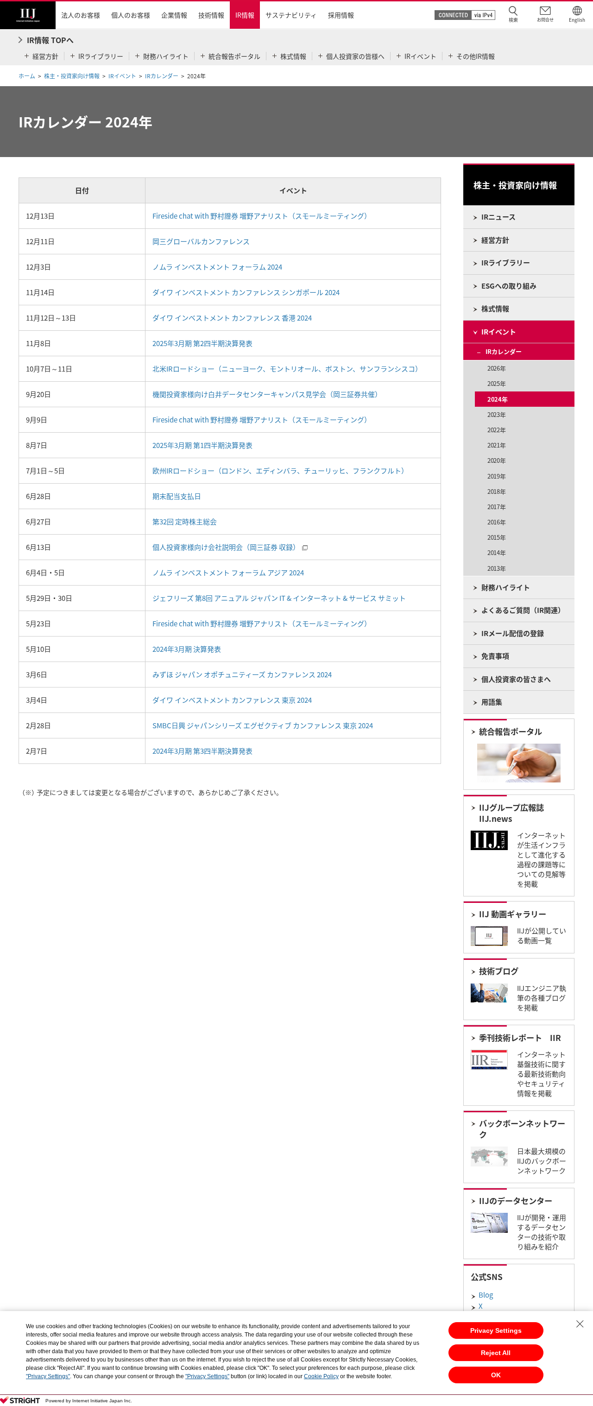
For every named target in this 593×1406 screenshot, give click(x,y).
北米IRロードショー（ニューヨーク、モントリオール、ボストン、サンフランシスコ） (287, 369)
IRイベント (122, 76)
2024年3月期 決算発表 (186, 649)
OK (496, 1375)
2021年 (496, 445)
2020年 (496, 460)
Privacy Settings (496, 1330)
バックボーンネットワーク (522, 1129)
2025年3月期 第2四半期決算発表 (202, 343)
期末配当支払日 (176, 496)
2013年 (496, 568)
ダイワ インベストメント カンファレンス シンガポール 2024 (246, 292)
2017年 (496, 506)
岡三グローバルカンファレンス (201, 241)
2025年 (496, 383)
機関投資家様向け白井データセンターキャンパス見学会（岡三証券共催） (267, 394)
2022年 (496, 429)
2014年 (496, 552)
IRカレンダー (161, 76)
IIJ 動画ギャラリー (512, 914)
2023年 (496, 414)
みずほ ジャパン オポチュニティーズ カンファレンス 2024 (242, 674)
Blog (486, 1295)
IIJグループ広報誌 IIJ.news (511, 813)
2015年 (496, 537)
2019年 (496, 476)
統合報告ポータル (510, 731)
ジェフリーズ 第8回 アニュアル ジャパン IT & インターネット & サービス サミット (279, 598)
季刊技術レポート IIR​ (520, 1038)
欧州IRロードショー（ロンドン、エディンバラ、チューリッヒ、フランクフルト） (280, 471)
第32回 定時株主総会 (184, 522)
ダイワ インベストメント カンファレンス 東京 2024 (232, 700)
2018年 (496, 491)
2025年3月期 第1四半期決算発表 (202, 445)
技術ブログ (498, 971)
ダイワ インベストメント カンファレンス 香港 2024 (232, 318)
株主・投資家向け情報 (72, 76)
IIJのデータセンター (515, 1201)
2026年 (496, 368)
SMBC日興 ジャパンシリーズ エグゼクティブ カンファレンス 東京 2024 (262, 725)
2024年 (497, 399)
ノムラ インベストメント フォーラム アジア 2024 (228, 572)
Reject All (496, 1352)
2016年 (496, 521)
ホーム (27, 76)
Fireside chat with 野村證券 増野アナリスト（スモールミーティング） (261, 216)
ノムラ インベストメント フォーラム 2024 (217, 267)
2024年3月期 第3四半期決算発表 (202, 751)
